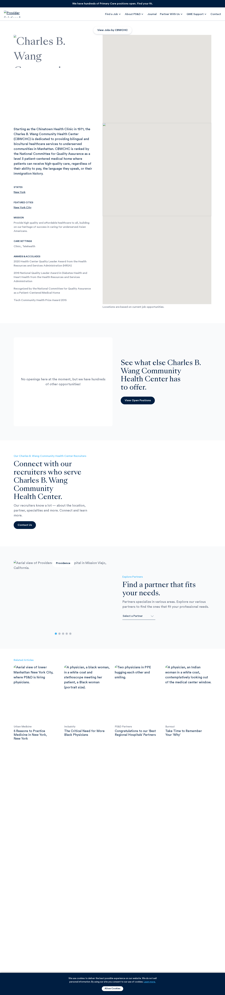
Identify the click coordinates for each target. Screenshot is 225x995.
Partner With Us (170, 14)
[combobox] (138, 616)
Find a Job (111, 14)
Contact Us (25, 525)
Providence (63, 563)
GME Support (195, 14)
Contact (216, 14)
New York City (22, 207)
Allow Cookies (112, 988)
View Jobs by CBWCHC (112, 30)
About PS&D (133, 14)
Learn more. (150, 982)
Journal (152, 14)
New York (19, 192)
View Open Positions (138, 400)
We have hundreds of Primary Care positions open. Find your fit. (112, 3)
